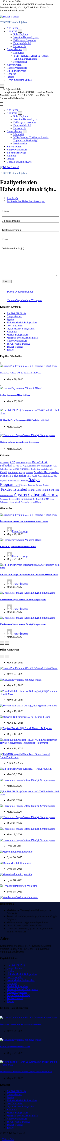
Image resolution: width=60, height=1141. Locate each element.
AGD (12, 462)
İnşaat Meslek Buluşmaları (20, 328)
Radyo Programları (17, 67)
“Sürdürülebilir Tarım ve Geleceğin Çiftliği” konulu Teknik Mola (26, 1072)
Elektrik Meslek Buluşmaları (22, 322)
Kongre (22, 473)
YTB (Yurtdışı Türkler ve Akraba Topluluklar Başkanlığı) (30, 57)
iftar (38, 469)
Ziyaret (10, 349)
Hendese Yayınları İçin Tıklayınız (24, 300)
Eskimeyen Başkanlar (24, 40)
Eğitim (10, 319)
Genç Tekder (31, 469)
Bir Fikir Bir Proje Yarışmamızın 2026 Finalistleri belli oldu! (24, 420)
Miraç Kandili (32, 476)
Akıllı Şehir (20, 462)
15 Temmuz (4, 462)
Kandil (3, 472)
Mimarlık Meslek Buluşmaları (22, 337)
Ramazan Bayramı (35, 485)
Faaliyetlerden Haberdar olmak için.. (26, 201)
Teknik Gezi (34, 489)
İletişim (10, 76)
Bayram (29, 462)
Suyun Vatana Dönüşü (18, 343)
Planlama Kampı (14, 480)
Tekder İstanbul (15, 346)
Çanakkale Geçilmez (8, 499)
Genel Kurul (19, 468)
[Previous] (2, 643)
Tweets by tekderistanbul (20, 291)
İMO (47, 499)
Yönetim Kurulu (6, 496)
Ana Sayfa (12, 28)
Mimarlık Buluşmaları (13, 475)
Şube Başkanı (20, 34)
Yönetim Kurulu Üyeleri (26, 37)
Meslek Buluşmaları (17, 334)
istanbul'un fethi (47, 469)
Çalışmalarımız (14, 49)
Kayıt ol (6, 281)
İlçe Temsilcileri (15, 325)
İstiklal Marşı (36, 502)
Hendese (11, 73)
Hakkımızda (19, 46)
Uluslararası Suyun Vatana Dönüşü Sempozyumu (19, 442)
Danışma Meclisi (22, 43)
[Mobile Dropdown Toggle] (20, 31)
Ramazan (24, 485)
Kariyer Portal (14, 64)
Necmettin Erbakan (45, 476)
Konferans (13, 472)
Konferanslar (20, 61)
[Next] (7, 643)
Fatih (55, 466)
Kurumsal (12, 31)
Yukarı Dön (8, 1139)
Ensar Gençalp (20, 531)
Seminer (46, 485)
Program (24, 480)
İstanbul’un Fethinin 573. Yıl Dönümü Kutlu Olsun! (21, 373)
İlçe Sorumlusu (24, 499)
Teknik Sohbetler (50, 489)
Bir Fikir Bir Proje (16, 70)
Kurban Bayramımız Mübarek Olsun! (15, 395)
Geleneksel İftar (6, 469)
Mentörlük (18, 52)
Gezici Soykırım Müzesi (19, 79)
